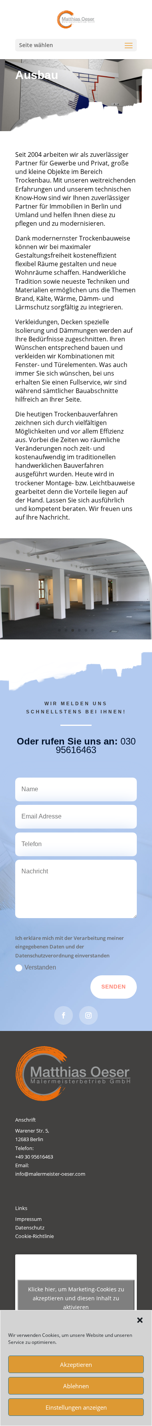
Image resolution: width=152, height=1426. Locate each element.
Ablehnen (76, 1386)
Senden (113, 986)
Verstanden (40, 967)
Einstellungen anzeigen (76, 1407)
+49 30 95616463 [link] (34, 1156)
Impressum (28, 1218)
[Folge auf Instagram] (88, 1015)
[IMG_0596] (76, 637)
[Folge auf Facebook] (63, 1015)
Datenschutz (29, 1227)
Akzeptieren (76, 1364)
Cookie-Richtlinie (34, 1236)
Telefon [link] (23, 1148)
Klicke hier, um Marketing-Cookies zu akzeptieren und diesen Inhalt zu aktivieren (76, 1298)
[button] (140, 1320)
